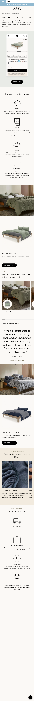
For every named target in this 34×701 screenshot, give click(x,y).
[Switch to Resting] (8, 1)
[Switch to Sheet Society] (3, 1)
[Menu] (3, 9)
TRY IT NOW (17, 82)
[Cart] (31, 8)
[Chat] (30, 697)
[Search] (28, 8)
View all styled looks (11, 323)
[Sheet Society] (17, 8)
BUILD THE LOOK (9, 265)
